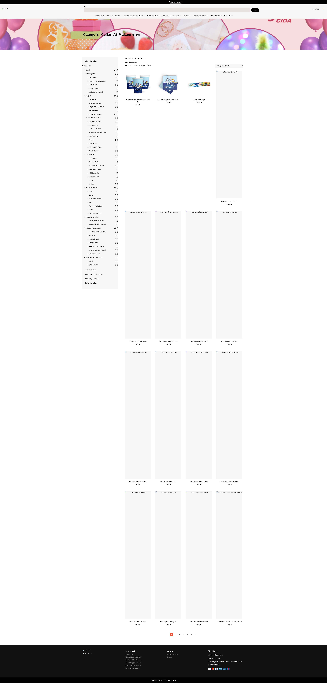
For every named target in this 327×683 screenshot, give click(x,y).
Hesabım (169, 657)
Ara (85, 7)
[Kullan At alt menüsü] (232, 16)
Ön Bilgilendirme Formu (133, 668)
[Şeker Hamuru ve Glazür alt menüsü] (144, 16)
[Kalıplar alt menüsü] (190, 16)
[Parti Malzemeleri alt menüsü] (207, 16)
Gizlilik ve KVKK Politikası (133, 660)
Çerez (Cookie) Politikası (133, 665)
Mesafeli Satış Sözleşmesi (133, 657)
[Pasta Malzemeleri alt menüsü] (121, 16)
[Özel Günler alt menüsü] (221, 16)
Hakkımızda (129, 654)
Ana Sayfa (128, 58)
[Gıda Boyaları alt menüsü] (159, 16)
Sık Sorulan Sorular (172, 654)
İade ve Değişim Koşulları (133, 663)
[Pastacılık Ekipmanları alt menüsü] (180, 16)
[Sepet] (323, 9)
